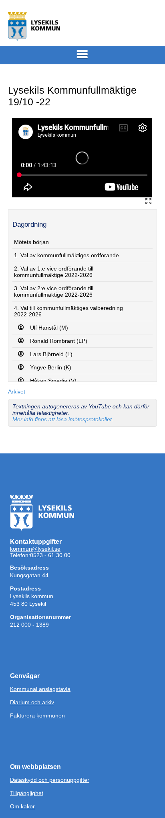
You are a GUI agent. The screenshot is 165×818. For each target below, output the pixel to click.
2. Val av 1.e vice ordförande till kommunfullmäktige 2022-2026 (53, 271)
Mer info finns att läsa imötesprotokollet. (62, 419)
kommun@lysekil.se (35, 548)
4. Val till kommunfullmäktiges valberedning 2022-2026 (68, 311)
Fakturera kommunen (37, 715)
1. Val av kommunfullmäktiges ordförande (66, 255)
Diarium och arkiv (32, 702)
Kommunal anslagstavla (40, 689)
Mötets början (31, 242)
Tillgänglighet (26, 793)
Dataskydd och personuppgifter (49, 780)
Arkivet (16, 391)
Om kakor (22, 806)
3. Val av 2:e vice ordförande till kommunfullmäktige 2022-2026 (53, 291)
